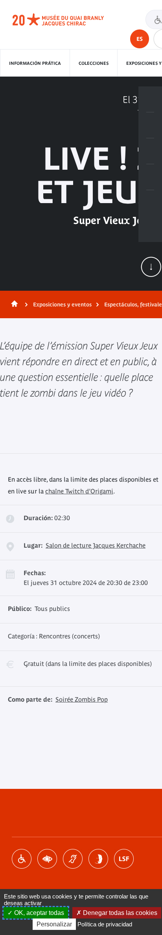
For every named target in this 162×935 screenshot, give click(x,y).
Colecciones (94, 63)
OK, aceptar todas (38, 912)
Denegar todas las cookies (119, 912)
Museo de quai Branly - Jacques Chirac (67, 19)
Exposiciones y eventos (62, 304)
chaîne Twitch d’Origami (79, 491)
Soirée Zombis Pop (81, 699)
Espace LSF (124, 859)
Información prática (35, 63)
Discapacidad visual (47, 859)
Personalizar (54, 924)
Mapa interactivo (150, 203)
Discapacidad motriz (21, 859)
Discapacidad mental (98, 859)
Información (150, 125)
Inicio (13, 304)
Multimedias (150, 177)
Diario (150, 151)
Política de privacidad (104, 924)
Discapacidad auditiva (73, 859)
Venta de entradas (150, 99)
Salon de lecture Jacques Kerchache (95, 545)
